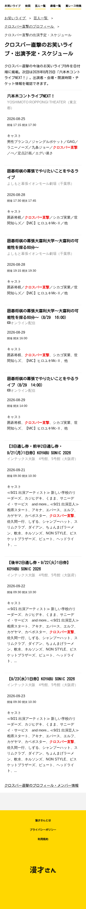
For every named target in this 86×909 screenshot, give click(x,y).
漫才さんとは (43, 820)
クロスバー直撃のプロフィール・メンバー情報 (41, 785)
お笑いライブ (13, 5)
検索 (27, 5)
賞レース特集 (73, 5)
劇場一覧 (55, 5)
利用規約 (43, 839)
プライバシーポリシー (43, 829)
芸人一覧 (40, 5)
